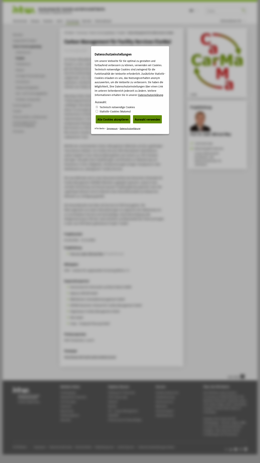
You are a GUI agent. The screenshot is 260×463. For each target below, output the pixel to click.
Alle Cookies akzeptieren (113, 119)
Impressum (112, 128)
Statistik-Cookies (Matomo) (115, 111)
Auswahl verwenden (147, 119)
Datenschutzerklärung (150, 95)
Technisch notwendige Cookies (117, 107)
